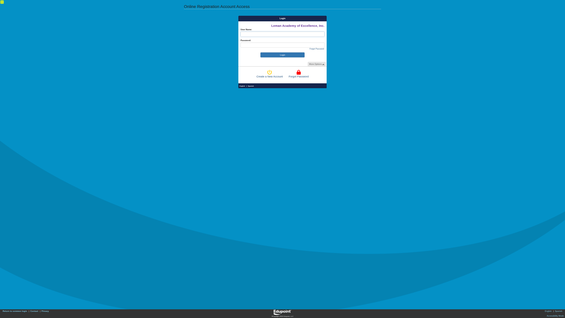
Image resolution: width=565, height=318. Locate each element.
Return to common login (15, 311)
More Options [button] (315, 64)
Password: (246, 40)
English (242, 86)
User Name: (246, 29)
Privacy (45, 311)
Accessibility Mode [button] (555, 316)
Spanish (251, 86)
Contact (34, 311)
